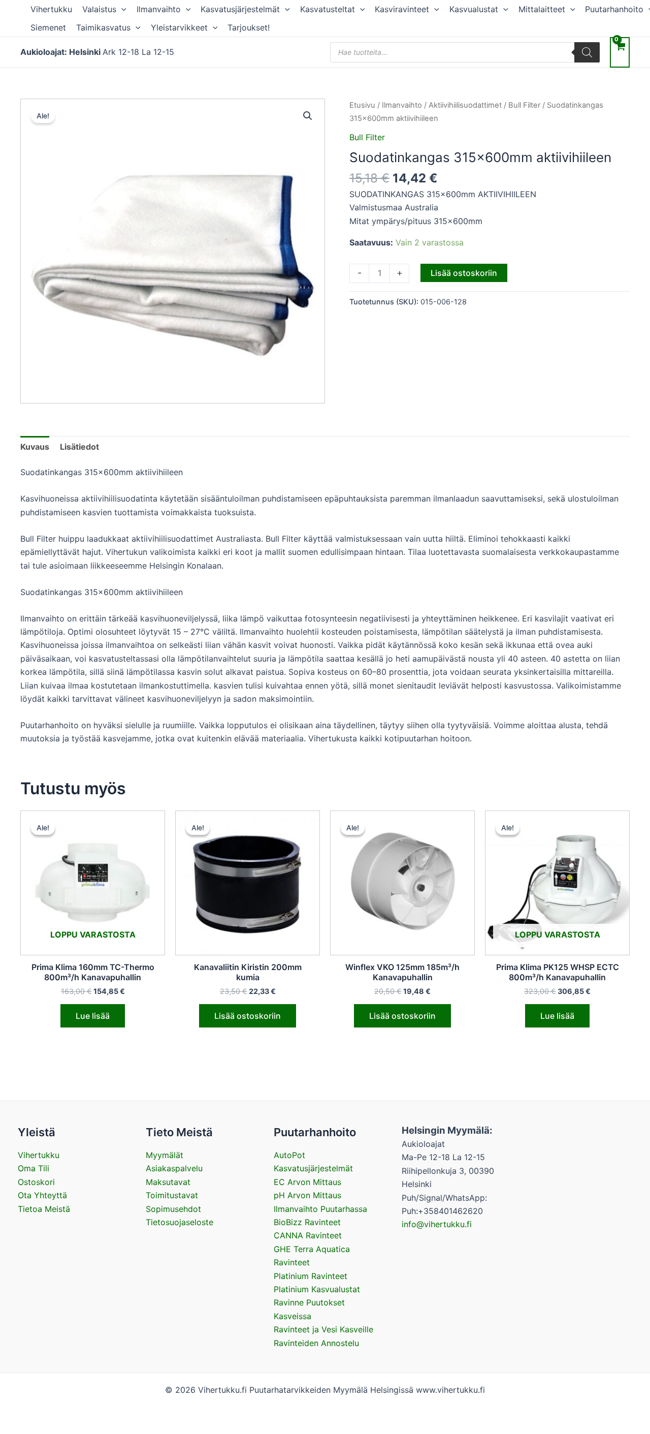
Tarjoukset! (249, 27)
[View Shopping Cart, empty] (620, 52)
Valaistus (99, 9)
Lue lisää (93, 1016)
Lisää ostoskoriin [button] (247, 1016)
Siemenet (48, 27)
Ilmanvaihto (159, 9)
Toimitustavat (172, 1195)
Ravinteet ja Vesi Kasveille (323, 1329)
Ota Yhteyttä (42, 1195)
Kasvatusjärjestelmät (240, 9)
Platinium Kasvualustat (317, 1289)
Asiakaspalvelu (174, 1168)
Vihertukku (51, 9)
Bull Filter (524, 105)
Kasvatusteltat (327, 9)
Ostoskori (36, 1182)
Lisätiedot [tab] (79, 447)
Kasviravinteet (402, 9)
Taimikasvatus (103, 27)
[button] (121, 9)
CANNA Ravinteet (308, 1235)
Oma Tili (33, 1168)
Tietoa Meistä (44, 1209)
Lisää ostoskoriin (464, 273)
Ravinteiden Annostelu (316, 1343)
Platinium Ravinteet (310, 1276)
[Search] (587, 52)
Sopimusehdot (173, 1209)
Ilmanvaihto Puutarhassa (320, 1209)
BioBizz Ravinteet (307, 1222)
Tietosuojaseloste (179, 1222)
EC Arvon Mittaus (307, 1182)
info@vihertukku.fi (437, 1224)
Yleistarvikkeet (179, 27)
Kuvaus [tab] (34, 447)
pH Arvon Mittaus (307, 1195)
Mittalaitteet (541, 9)
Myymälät (164, 1155)
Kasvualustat (473, 9)
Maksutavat (168, 1182)
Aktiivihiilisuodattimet (465, 105)
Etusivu (362, 105)
